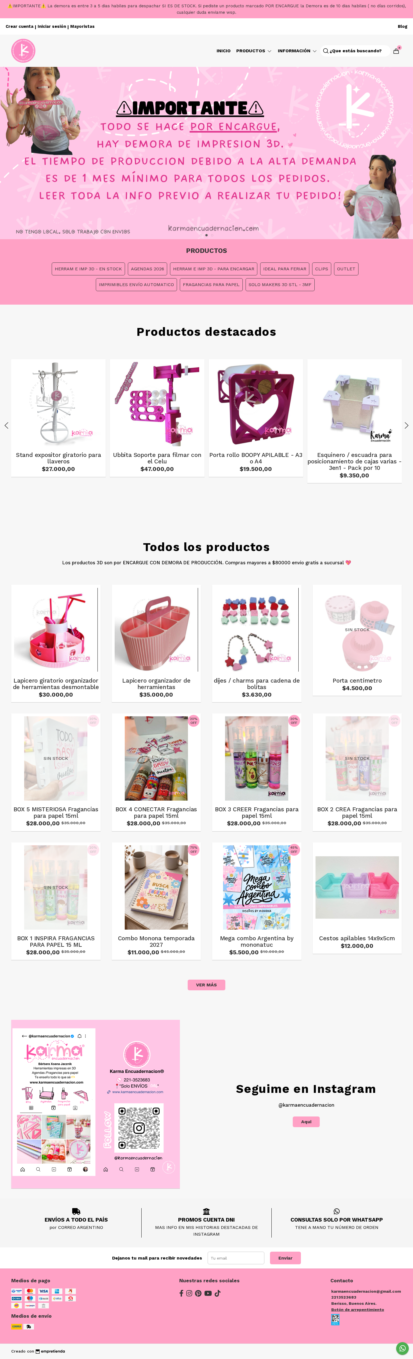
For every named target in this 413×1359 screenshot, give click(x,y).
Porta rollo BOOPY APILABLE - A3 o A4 (255, 458)
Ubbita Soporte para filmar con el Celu (157, 458)
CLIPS (321, 268)
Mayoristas (82, 26)
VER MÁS (206, 984)
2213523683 (343, 1297)
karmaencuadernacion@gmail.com (366, 1291)
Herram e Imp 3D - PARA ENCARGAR (213, 268)
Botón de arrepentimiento (357, 1309)
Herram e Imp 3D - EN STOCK (88, 268)
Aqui (306, 1121)
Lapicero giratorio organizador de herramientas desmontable (56, 683)
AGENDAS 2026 (147, 268)
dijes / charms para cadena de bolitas (257, 683)
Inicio (224, 50)
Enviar (285, 1258)
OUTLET (346, 268)
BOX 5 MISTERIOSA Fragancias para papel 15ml (55, 812)
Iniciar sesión (52, 26)
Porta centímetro (357, 680)
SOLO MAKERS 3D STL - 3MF (280, 284)
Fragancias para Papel (211, 284)
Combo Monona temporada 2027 (156, 941)
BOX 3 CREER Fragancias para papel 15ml (256, 812)
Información (295, 50)
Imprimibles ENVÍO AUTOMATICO (136, 284)
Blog (402, 26)
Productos (251, 50)
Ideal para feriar (284, 268)
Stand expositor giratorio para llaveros (58, 458)
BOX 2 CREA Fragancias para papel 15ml (357, 812)
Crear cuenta (19, 26)
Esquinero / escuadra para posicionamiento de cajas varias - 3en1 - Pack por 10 (354, 461)
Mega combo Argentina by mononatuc (257, 941)
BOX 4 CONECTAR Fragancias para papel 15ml (156, 812)
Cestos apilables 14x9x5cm (357, 938)
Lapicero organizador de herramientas (156, 683)
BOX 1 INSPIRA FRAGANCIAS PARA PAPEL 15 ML (56, 941)
